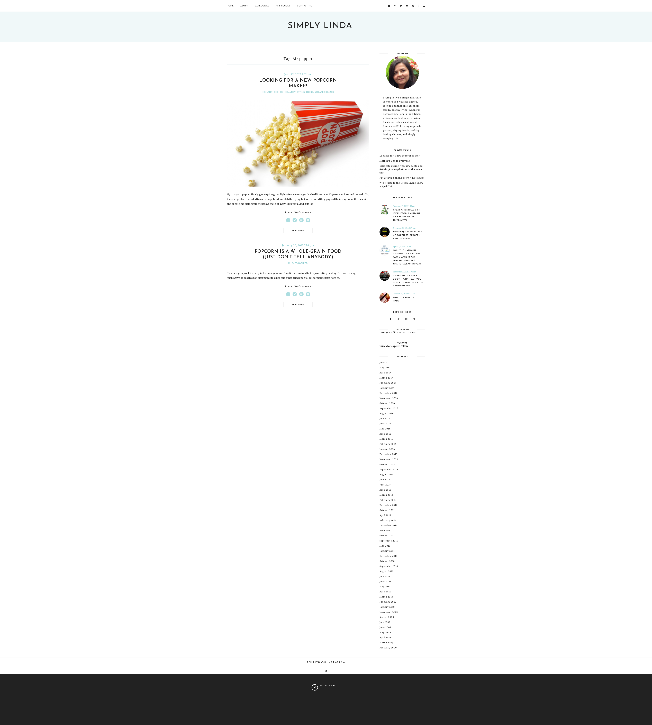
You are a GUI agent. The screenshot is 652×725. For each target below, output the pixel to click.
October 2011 (387, 535)
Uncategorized (324, 92)
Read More (298, 230)
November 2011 (388, 530)
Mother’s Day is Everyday (394, 161)
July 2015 (384, 479)
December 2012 (388, 505)
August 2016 (386, 413)
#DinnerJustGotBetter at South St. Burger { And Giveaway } (407, 235)
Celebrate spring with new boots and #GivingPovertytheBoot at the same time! (401, 169)
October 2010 (387, 561)
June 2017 (385, 362)
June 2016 (385, 423)
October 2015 (387, 464)
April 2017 (385, 372)
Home (230, 6)
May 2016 (385, 428)
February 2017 (387, 383)
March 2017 (386, 378)
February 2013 (387, 500)
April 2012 (385, 515)
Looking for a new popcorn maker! (399, 155)
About (244, 6)
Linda (288, 212)
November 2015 (388, 459)
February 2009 (388, 647)
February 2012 (387, 520)
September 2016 (388, 408)
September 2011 (388, 540)
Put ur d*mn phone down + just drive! (401, 178)
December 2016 (388, 393)
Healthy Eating (295, 92)
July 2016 (384, 418)
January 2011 (387, 551)
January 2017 (387, 388)
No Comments (302, 212)
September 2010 (388, 566)
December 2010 (388, 556)
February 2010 (387, 602)
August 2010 (386, 571)
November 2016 (388, 398)
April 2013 (385, 490)
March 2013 (386, 495)
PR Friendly (283, 6)
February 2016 (387, 444)
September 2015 (388, 469)
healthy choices (273, 92)
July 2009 (385, 622)
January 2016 (387, 449)
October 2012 (387, 510)
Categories (262, 6)
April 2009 (385, 637)
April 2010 (385, 591)
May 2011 (384, 546)
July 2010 (384, 576)
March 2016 (386, 439)
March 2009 (386, 642)
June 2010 (385, 581)
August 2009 (386, 617)
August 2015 (386, 474)
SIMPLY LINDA (320, 26)
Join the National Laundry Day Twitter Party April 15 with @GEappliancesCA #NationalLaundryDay (407, 257)
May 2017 (384, 367)
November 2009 (388, 612)
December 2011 (388, 525)
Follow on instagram (326, 662)
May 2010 (385, 586)
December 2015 (388, 454)
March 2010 (386, 596)
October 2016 (387, 403)
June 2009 (385, 627)
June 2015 (385, 484)
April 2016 (385, 434)
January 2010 (387, 607)
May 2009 (385, 632)
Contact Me (304, 6)
